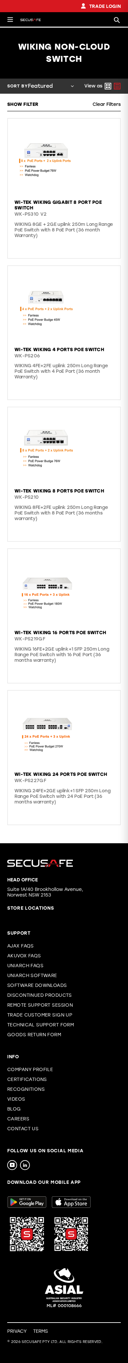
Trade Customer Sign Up (39, 1015)
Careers (18, 1119)
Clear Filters (107, 104)
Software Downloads (37, 985)
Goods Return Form (34, 1035)
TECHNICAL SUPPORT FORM (40, 1025)
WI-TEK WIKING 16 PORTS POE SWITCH (60, 632)
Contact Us (22, 1129)
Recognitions (26, 1089)
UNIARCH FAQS (25, 965)
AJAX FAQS (20, 946)
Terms (40, 1331)
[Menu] (10, 19)
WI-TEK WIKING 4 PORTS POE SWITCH (59, 349)
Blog (14, 1109)
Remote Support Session (40, 1005)
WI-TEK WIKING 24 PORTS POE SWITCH (60, 774)
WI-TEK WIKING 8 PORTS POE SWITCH (59, 491)
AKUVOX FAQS (24, 956)
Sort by (17, 86)
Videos (16, 1099)
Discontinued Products (39, 995)
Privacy (17, 1331)
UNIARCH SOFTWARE (32, 975)
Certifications (27, 1079)
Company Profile (30, 1069)
